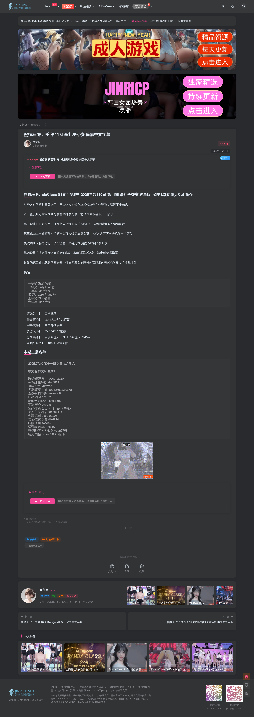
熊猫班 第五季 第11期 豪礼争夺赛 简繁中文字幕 (67, 134)
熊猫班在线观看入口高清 (92, 686)
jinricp (54, 686)
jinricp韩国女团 (119, 690)
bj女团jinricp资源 (66, 690)
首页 (24, 124)
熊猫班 (34, 124)
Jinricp (50, 5)
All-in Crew (105, 6)
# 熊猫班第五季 (34, 545)
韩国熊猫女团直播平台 (122, 686)
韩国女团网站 (68, 686)
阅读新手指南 (139, 21)
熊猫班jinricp (85, 690)
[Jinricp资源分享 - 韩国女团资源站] (22, 692)
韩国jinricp (101, 690)
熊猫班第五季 (52, 539)
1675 (46, 596)
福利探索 (124, 6)
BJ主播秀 (86, 6)
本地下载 (45, 176)
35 (62, 596)
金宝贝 (37, 142)
